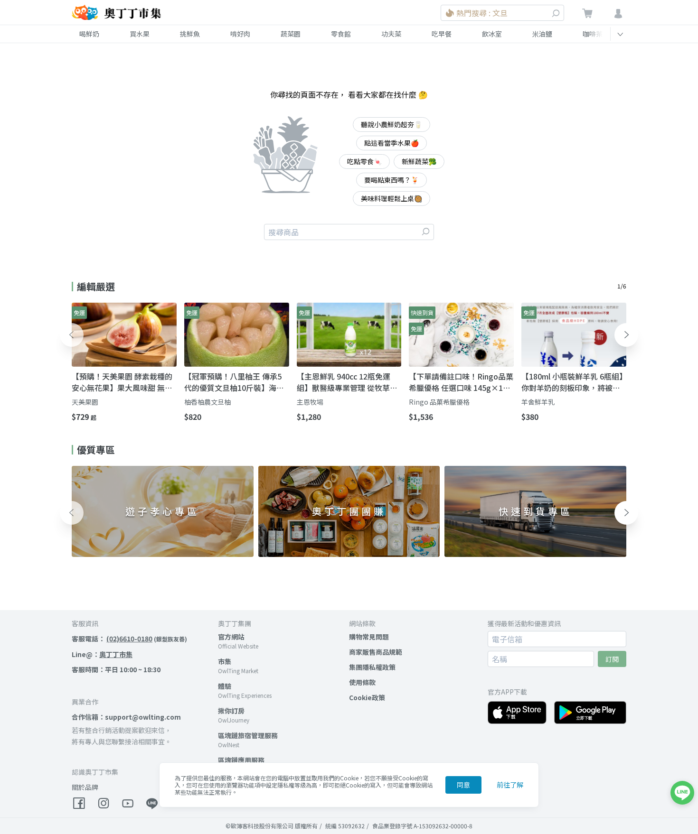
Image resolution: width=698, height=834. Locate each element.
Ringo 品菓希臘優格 (439, 402)
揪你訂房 (231, 710)
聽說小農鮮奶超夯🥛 (391, 124)
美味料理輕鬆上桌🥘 (391, 198)
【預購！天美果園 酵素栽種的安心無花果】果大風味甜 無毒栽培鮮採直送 (122, 382)
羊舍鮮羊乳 (538, 402)
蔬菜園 (291, 33)
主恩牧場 (310, 402)
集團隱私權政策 (372, 667)
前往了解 (510, 784)
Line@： (102, 654)
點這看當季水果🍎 (391, 143)
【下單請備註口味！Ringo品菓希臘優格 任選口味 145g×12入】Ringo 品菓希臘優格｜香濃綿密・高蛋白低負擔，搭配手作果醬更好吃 (461, 382)
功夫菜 (391, 33)
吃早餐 (442, 33)
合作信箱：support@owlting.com (126, 717)
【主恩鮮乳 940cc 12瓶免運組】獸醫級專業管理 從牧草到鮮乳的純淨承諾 (347, 382)
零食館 (341, 33)
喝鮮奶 (89, 33)
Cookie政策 (367, 697)
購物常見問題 (369, 636)
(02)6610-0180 (129, 638)
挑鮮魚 (190, 33)
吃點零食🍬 (364, 161)
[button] (72, 335)
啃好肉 (240, 33)
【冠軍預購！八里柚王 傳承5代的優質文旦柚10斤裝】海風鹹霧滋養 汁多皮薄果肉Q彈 (234, 382)
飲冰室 (492, 33)
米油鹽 (542, 33)
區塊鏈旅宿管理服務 (248, 735)
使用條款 (362, 682)
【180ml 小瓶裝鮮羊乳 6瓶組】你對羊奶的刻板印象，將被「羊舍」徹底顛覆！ (572, 382)
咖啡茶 (593, 33)
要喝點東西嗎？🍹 (391, 180)
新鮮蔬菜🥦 (419, 161)
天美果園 (85, 402)
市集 (224, 661)
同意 (463, 784)
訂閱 (612, 659)
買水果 (140, 33)
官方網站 (231, 636)
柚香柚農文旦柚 (207, 402)
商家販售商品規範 (375, 652)
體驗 (224, 686)
